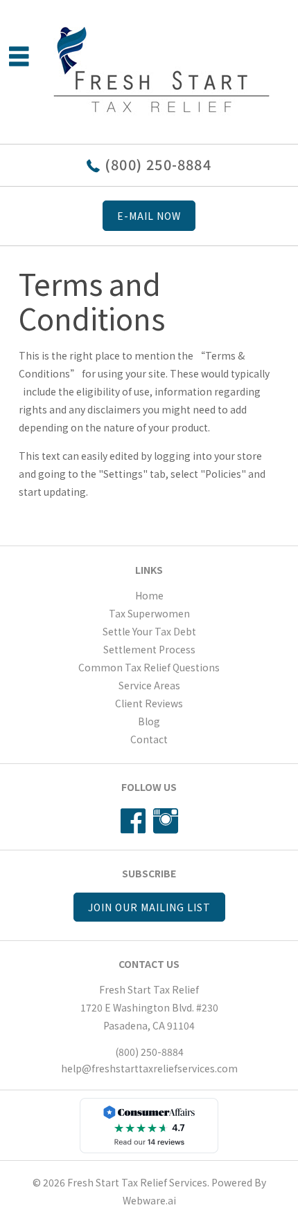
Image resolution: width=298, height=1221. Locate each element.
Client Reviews (149, 703)
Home (149, 595)
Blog (149, 721)
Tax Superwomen (149, 613)
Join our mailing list (149, 907)
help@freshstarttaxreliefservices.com (149, 1068)
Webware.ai (149, 1200)
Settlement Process (149, 649)
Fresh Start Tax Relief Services (137, 1182)
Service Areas (149, 685)
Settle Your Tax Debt (149, 631)
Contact (149, 739)
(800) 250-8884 (158, 164)
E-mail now (149, 216)
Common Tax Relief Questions (149, 667)
